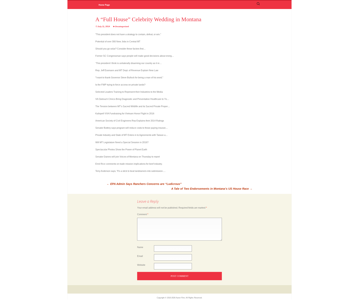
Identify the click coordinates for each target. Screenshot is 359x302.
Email (140, 256)
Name (140, 247)
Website (141, 265)
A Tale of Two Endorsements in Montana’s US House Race (211, 188)
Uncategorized (122, 26)
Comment (142, 214)
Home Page (104, 5)
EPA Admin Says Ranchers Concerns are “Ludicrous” (144, 183)
